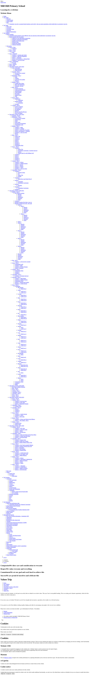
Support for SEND (16, 43)
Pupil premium (9, 507)
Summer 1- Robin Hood (20, 450)
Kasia (19, 301)
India (13, 52)
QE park (14, 62)
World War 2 (24, 312)
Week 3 (19, 230)
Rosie (19, 309)
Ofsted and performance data (12, 503)
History (11, 486)
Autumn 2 (17, 139)
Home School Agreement (12, 524)
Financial (8, 513)
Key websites (15, 493)
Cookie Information (7, 612)
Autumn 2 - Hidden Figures (21, 163)
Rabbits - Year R (16, 192)
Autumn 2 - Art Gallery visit (21, 454)
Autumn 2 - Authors (19, 128)
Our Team (5, 25)
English (19, 176)
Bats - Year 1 (15, 260)
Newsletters (9, 529)
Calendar (8, 521)
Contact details (9, 20)
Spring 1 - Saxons (19, 164)
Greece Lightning (19, 106)
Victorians (17, 74)
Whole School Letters (11, 555)
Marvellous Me (18, 69)
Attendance (9, 518)
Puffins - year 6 (15, 421)
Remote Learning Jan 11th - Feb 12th (23, 203)
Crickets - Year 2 (16, 390)
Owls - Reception (16, 68)
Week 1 (22, 206)
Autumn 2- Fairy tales (20, 402)
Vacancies (8, 30)
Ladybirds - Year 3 (16, 407)
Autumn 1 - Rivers (19, 162)
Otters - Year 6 (15, 464)
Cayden (19, 294)
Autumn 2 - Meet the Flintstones (19, 56)
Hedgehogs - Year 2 (16, 75)
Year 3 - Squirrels (13, 53)
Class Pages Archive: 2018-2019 (16, 397)
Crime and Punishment (20, 89)
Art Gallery (11, 474)
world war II (23, 296)
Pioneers (17, 80)
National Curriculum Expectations (20, 39)
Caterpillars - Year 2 (16, 405)
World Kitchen (18, 91)
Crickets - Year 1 (16, 400)
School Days (18, 119)
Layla (19, 358)
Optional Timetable (16, 44)
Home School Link (13, 549)
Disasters (17, 110)
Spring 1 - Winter (19, 431)
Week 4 (19, 238)
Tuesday (20, 195)
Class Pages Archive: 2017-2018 (16, 425)
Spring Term (18, 424)
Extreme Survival (19, 88)
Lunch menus (9, 527)
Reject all (3, 634)
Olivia (19, 347)
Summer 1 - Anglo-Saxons (21, 283)
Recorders (17, 93)
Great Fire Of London (20, 79)
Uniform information (11, 547)
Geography (11, 485)
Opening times (9, 531)
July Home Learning (19, 193)
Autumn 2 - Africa (19, 415)
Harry (19, 356)
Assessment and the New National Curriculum (19, 504)
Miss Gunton (21, 316)
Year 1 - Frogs (12, 49)
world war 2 (23, 292)
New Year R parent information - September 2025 (17, 516)
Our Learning (6, 477)
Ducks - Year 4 (15, 451)
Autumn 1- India (18, 265)
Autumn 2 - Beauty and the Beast (22, 436)
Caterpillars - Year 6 (16, 170)
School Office (12, 538)
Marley (19, 378)
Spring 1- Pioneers (19, 268)
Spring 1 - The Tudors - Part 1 (22, 420)
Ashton (19, 361)
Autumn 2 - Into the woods (21, 429)
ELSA (10, 534)
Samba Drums (18, 95)
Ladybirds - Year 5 (16, 277)
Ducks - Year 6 (15, 396)
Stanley (19, 335)
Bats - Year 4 (15, 87)
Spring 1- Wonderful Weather (21, 403)
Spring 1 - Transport (16, 57)
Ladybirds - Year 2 (16, 438)
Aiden (19, 290)
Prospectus (8, 542)
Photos (16, 133)
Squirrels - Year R (16, 115)
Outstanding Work (19, 145)
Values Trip (17, 136)
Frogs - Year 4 (15, 412)
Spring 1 (17, 140)
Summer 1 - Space (19, 167)
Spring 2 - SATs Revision (21, 469)
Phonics (11, 500)
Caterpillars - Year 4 (16, 274)
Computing (20, 100)
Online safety (9, 530)
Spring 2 (17, 141)
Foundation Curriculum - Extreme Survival (27, 150)
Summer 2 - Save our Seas (21, 132)
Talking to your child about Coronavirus (21, 38)
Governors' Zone (10, 29)
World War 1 (24, 295)
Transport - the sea (19, 86)
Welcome (8, 18)
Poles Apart (17, 122)
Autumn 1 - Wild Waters (20, 278)
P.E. (10, 498)
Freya (19, 349)
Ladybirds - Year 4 (16, 393)
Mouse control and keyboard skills (20, 491)
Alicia (19, 367)
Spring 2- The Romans (20, 449)
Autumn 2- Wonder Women (21, 266)
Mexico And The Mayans (21, 111)
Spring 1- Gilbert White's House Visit (23, 442)
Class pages (9, 46)
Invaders (17, 104)
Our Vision (5, 17)
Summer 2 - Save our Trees (18, 60)
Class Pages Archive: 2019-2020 (16, 385)
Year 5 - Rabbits (13, 64)
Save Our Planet (18, 113)
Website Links (15, 42)
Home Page (3, 2)
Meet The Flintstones (20, 84)
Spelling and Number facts (18, 40)
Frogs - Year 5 (15, 394)
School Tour (12, 473)
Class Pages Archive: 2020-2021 (16, 190)
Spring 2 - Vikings (19, 166)
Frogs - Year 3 (15, 443)
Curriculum (9, 478)
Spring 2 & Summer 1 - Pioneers (22, 131)
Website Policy (6, 613)
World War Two (24, 366)
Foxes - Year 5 (15, 97)
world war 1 (23, 291)
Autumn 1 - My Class (20, 428)
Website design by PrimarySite (10, 617)
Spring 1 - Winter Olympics (21, 460)
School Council (12, 552)
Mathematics (12, 482)
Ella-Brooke (20, 353)
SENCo (11, 536)
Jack (19, 371)
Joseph (19, 326)
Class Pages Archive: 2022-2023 (16, 114)
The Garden (15, 551)
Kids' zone (8, 471)
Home (4, 16)
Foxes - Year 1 (15, 389)
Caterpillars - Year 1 (16, 433)
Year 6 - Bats (12, 65)
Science (19, 151)
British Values (9, 512)
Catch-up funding (10, 511)
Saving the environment (20, 123)
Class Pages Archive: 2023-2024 (16, 66)
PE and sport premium (11, 508)
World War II (24, 304)
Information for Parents (8, 514)
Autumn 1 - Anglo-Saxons (21, 414)
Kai (18, 313)
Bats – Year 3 (15, 135)
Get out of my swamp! (20, 73)
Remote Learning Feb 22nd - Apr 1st (23, 202)
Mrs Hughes (20, 287)
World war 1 (23, 325)
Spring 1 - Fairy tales (19, 416)
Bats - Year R (15, 388)
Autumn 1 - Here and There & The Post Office (25, 434)
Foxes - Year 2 (15, 263)
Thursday (20, 198)
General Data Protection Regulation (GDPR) (16, 522)
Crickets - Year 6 (16, 105)
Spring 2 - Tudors (19, 462)
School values (9, 21)
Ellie (19, 297)
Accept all (8, 634)
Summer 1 (17, 142)
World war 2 (23, 341)
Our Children (6, 33)
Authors (17, 78)
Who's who (9, 26)
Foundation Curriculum (23, 182)
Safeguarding (9, 544)
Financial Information (11, 31)
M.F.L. (10, 499)
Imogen (19, 323)
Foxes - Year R (15, 398)
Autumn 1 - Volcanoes (20, 465)
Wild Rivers (17, 99)
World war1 (23, 357)
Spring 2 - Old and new (20, 432)
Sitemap (5, 611)
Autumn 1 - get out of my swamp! (22, 261)
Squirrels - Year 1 (16, 71)
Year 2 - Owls (12, 51)
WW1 (22, 327)
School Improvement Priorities (13, 505)
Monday (20, 194)
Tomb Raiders (18, 92)
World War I (23, 288)
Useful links (9, 548)
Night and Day (18, 70)
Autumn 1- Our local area (21, 401)
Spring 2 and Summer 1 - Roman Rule (21, 58)
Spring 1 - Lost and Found (21, 437)
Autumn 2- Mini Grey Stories (21, 441)
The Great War (18, 108)
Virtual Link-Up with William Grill (26, 153)
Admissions (9, 517)
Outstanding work (19, 124)
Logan (19, 374)
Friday (19, 199)
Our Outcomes (6, 502)
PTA (7, 543)
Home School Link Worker (15, 539)
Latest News (9, 526)
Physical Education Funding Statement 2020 (19, 509)
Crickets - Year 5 (16, 161)
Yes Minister (18, 109)
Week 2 (22, 213)
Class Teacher (12, 540)
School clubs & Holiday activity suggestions (16, 545)
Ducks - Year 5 (15, 418)
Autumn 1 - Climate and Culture (19, 55)
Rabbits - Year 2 (15, 126)
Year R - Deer (12, 47)
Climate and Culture (19, 83)
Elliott (19, 319)
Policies (8, 533)
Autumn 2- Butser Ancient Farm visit (23, 446)
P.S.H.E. (11, 495)
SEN (7, 22)
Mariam (19, 363)
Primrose (20, 305)
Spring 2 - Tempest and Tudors (22, 282)
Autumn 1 (14, 48)
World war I (23, 350)
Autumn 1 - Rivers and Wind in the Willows (25, 419)
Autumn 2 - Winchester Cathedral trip (23, 459)
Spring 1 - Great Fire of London (22, 130)
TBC (16, 96)
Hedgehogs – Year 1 (16, 117)
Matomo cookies (8, 657)
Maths (16, 384)
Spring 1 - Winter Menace (21, 455)
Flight (16, 120)
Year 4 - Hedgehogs (13, 61)
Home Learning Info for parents (16, 37)
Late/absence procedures (11, 525)
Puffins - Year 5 (15, 456)
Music (10, 496)
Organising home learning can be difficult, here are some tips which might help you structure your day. (32, 35)
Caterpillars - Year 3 (16, 392)
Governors (8, 27)
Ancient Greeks (21, 172)
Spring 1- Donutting (19, 447)
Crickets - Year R (16, 427)
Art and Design (12, 487)
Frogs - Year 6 (15, 285)
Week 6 (19, 246)
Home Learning (10, 34)
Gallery (8, 472)
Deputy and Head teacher (15, 535)
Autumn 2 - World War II (20, 467)
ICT (19, 173)
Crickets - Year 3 (16, 269)
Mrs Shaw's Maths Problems (18, 387)
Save (13, 673)
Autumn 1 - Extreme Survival (21, 276)
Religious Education (13, 494)
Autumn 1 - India (19, 127)
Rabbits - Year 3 (15, 82)
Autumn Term (18, 406)
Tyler (19, 343)
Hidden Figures (18, 101)
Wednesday (20, 197)
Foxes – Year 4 (15, 146)
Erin (19, 339)
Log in (4, 557)
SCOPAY (11, 553)
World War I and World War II (25, 179)
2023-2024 (14, 476)
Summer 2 (17, 144)
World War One (24, 365)
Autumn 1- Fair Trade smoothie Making (24, 445)
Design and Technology (14, 489)
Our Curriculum (12, 480)
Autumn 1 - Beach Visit (20, 440)
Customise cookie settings (17, 634)
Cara (19, 332)
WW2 (22, 380)
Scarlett (19, 330)
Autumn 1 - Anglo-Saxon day (21, 452)
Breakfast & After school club (13, 520)
